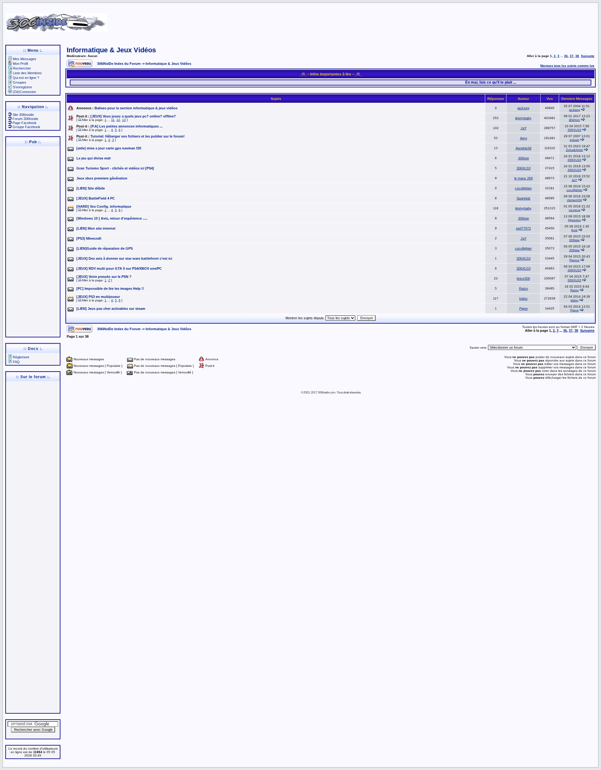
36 (566, 56)
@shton (574, 120)
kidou (523, 298)
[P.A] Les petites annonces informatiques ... (126, 126)
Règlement (21, 357)
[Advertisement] (392, 20)
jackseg (523, 108)
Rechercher (22, 68)
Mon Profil (20, 63)
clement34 (574, 200)
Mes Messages (24, 59)
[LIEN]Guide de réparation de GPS (104, 248)
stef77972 (523, 228)
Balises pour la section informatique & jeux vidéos (136, 108)
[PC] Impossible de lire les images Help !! (110, 288)
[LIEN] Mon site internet (96, 228)
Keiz (574, 230)
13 (124, 120)
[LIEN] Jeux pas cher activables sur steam (110, 308)
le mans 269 (523, 178)
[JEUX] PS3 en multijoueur (98, 297)
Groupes (19, 82)
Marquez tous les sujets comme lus (567, 65)
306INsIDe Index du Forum (119, 63)
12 (118, 120)
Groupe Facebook (26, 127)
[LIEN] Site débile (90, 188)
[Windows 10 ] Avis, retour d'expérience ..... (111, 218)
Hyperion (574, 220)
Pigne (523, 308)
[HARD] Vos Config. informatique (103, 206)
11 (113, 120)
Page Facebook (25, 123)
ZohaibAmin (574, 150)
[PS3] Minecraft (88, 238)
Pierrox (574, 260)
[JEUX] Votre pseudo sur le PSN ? (103, 276)
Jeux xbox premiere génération (101, 178)
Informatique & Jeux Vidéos (111, 50)
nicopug (574, 210)
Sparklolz (523, 198)
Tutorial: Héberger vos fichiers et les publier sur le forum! (137, 136)
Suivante (587, 56)
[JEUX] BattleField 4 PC (95, 198)
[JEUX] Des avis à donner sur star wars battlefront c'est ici (124, 258)
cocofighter (523, 188)
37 (571, 56)
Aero (523, 138)
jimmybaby (523, 118)
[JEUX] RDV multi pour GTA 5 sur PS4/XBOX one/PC (119, 268)
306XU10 (574, 130)
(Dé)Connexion (24, 92)
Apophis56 (524, 148)
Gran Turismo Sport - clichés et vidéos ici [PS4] (115, 168)
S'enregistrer (22, 87)
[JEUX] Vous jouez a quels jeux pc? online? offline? (133, 116)
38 (577, 56)
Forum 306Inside (25, 119)
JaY (524, 128)
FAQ (16, 362)
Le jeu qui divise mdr (93, 158)
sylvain (574, 140)
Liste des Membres (27, 73)
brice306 (523, 278)
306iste (523, 158)
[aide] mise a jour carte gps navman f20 (108, 148)
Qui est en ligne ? (26, 78)
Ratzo (523, 288)
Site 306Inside (23, 115)
